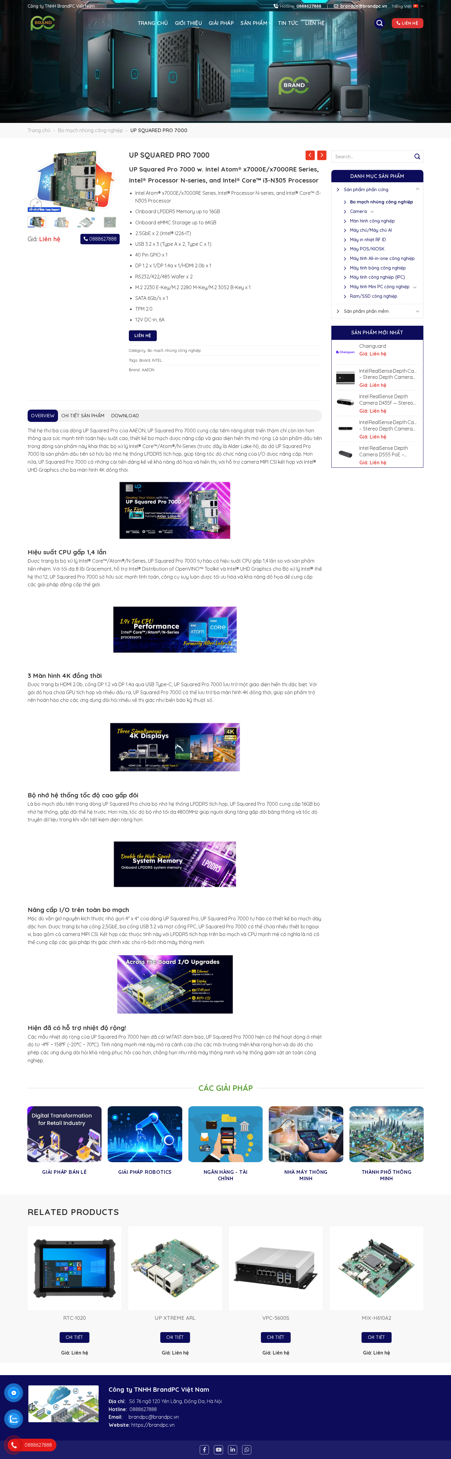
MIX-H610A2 (376, 1318)
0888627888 (102, 239)
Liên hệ (315, 23)
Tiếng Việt (401, 6)
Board (144, 360)
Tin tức (288, 23)
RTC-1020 (74, 1318)
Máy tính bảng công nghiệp (378, 268)
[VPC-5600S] (276, 1268)
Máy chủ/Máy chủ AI (371, 230)
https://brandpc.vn (153, 1425)
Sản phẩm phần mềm (366, 311)
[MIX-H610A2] (377, 1268)
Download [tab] (125, 416)
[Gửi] (417, 157)
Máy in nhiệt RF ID (368, 239)
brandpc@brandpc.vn (154, 1417)
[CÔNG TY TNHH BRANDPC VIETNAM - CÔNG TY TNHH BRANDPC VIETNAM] (53, 23)
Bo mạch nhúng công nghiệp (90, 130)
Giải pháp (221, 23)
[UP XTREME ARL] (175, 1268)
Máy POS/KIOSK (367, 249)
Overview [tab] (42, 416)
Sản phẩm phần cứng (366, 189)
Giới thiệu (188, 23)
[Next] (110, 181)
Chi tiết (74, 1337)
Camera (358, 211)
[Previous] (37, 181)
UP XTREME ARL (175, 1318)
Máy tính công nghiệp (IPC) (377, 277)
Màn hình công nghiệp (372, 221)
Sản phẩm (254, 23)
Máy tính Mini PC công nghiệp (380, 286)
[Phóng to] (36, 204)
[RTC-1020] (75, 1268)
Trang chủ (153, 23)
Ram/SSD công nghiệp (373, 296)
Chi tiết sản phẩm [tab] (82, 416)
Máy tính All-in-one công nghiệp (382, 258)
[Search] (379, 23)
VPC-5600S (275, 1318)
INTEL (157, 360)
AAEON (148, 369)
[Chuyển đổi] (417, 189)
